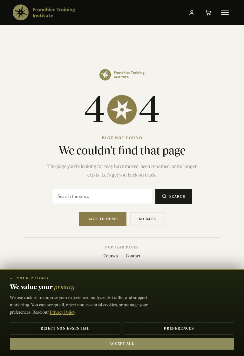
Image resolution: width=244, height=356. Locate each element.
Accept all (122, 344)
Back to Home (102, 219)
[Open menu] (225, 12)
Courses (111, 256)
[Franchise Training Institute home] (44, 12)
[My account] (192, 12)
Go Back (147, 219)
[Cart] (208, 12)
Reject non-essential (65, 328)
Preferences (179, 328)
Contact (133, 256)
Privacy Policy (62, 312)
